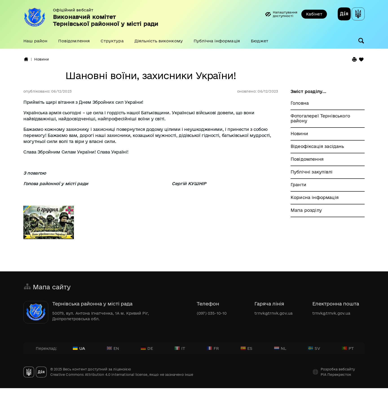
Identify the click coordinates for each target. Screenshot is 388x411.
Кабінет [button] (314, 14)
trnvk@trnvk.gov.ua (273, 313)
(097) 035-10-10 (212, 313)
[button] (35, 41)
